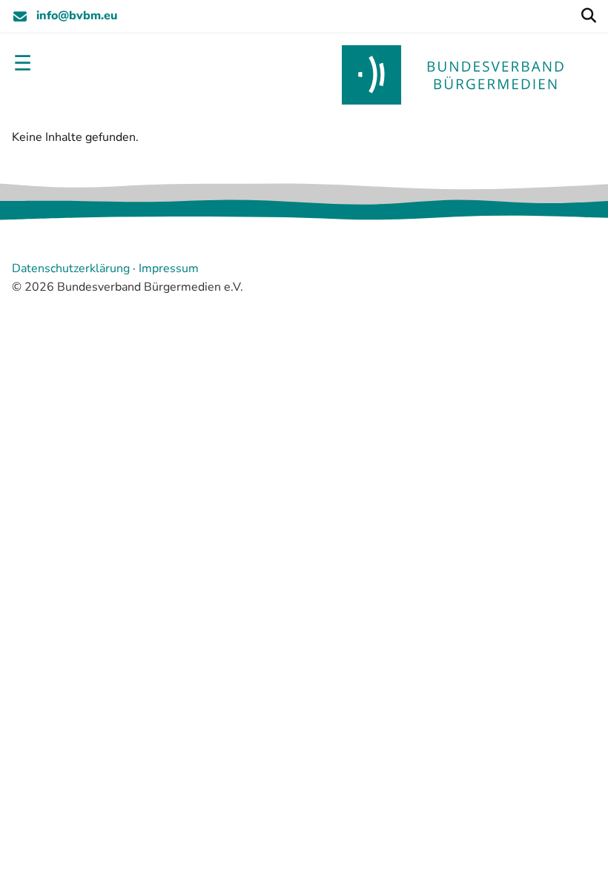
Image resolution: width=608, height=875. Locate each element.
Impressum (169, 268)
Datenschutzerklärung (71, 268)
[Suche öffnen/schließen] (588, 16)
